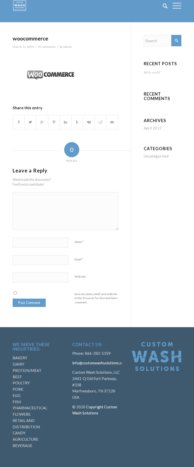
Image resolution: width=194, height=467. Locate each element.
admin (67, 47)
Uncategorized (156, 156)
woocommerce (30, 38)
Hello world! (152, 72)
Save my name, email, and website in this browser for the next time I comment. (96, 298)
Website (80, 276)
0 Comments (47, 47)
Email (79, 259)
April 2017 (153, 128)
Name (79, 242)
